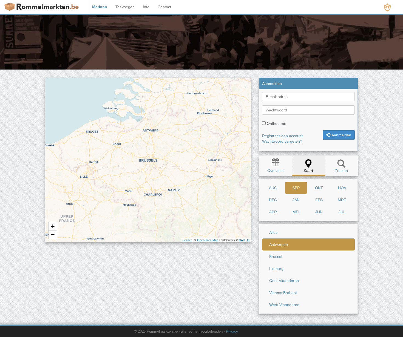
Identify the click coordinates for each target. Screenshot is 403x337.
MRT (342, 200)
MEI (296, 212)
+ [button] (53, 226)
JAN (296, 200)
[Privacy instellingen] (387, 7)
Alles (273, 232)
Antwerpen (278, 244)
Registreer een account (282, 136)
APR (273, 212)
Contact (164, 7)
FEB (319, 200)
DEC (273, 200)
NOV (342, 188)
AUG (273, 188)
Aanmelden (341, 135)
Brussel (275, 256)
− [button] (53, 234)
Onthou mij (276, 123)
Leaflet (187, 240)
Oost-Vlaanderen (284, 280)
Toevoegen (125, 7)
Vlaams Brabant (283, 292)
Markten (99, 7)
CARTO (243, 240)
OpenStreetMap (207, 240)
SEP (296, 188)
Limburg (276, 268)
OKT (319, 188)
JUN (319, 212)
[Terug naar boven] (354, 319)
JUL (342, 212)
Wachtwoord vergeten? (282, 141)
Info (146, 7)
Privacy (232, 331)
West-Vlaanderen (284, 305)
